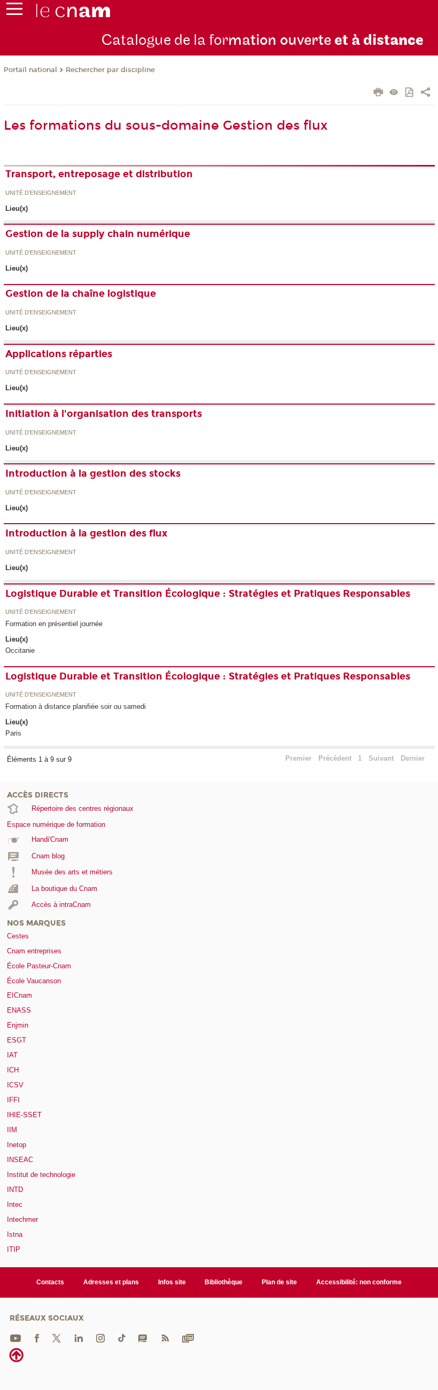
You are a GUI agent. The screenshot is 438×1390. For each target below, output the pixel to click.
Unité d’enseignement (40, 193)
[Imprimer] (378, 93)
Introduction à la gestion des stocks (93, 473)
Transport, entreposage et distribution (99, 174)
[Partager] (425, 93)
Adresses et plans (111, 1282)
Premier (298, 758)
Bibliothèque (224, 1282)
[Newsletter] (188, 1337)
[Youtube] (15, 1337)
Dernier (413, 758)
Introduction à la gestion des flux (86, 533)
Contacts (50, 1282)
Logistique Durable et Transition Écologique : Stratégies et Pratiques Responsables (207, 593)
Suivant (381, 758)
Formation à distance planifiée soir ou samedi (75, 706)
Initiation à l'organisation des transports (103, 414)
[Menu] (14, 11)
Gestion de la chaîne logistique (80, 293)
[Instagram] (100, 1337)
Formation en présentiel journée (54, 624)
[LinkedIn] (78, 1337)
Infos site (172, 1282)
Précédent (334, 758)
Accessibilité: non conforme (359, 1282)
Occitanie (20, 650)
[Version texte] (393, 93)
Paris (13, 733)
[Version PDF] (409, 93)
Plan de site (279, 1282)
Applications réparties (58, 354)
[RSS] (165, 1337)
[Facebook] (37, 1337)
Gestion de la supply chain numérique (97, 234)
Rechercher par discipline (110, 70)
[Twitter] (56, 1337)
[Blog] (142, 1337)
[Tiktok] (122, 1337)
